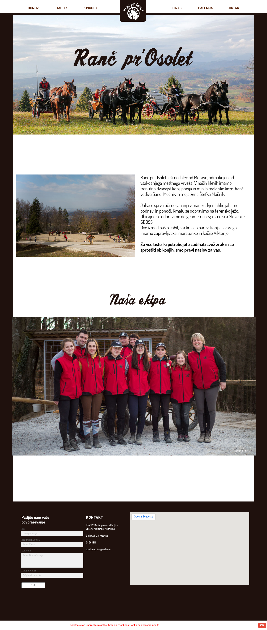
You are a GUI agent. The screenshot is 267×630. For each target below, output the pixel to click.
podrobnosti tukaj (178, 624)
